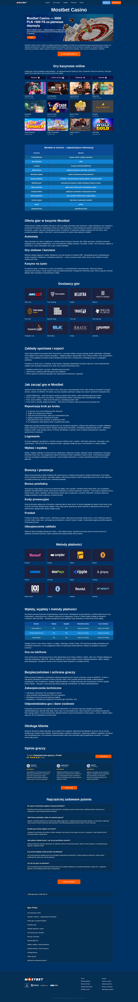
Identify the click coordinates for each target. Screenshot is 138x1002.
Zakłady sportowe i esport (35, 928)
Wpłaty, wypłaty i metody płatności (38, 944)
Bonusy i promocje (33, 936)
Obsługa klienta (32, 952)
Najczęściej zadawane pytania (37, 960)
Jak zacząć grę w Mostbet (35, 932)
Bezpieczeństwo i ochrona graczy (38, 948)
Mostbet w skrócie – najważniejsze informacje (41, 917)
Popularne (34, 77)
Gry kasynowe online (34, 913)
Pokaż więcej (69, 787)
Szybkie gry (78, 77)
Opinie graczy (31, 956)
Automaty (101, 77)
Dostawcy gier (31, 925)
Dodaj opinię (103, 756)
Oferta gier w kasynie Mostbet (36, 921)
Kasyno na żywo (56, 77)
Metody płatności (32, 940)
